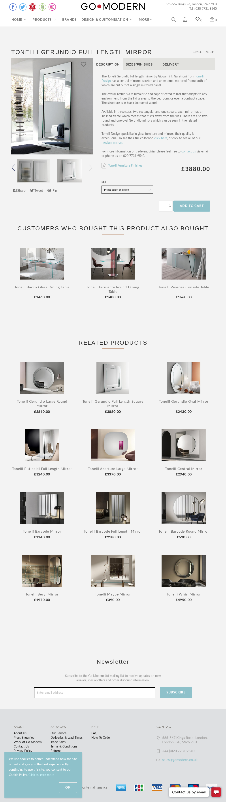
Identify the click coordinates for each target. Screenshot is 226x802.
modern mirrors (112, 142)
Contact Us (21, 746)
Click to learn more (41, 775)
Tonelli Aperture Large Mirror (113, 469)
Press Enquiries (24, 737)
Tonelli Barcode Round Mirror (183, 531)
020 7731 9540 (206, 8)
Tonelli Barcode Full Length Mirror (113, 531)
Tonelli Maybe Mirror (113, 594)
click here (160, 138)
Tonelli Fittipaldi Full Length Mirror (42, 469)
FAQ (94, 733)
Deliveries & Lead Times (67, 737)
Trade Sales (58, 742)
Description (108, 64)
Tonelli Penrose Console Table (183, 287)
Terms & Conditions (64, 746)
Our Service (58, 733)
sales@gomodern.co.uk (180, 760)
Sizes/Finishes (139, 64)
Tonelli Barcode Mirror (42, 531)
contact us (188, 151)
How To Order (101, 737)
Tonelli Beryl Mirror (42, 594)
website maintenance (93, 787)
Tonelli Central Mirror (183, 469)
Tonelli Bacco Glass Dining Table (42, 287)
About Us (20, 733)
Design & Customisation (105, 19)
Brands (69, 19)
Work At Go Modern (28, 742)
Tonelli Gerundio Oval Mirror (183, 401)
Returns (56, 751)
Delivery (170, 64)
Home (17, 19)
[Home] (113, 6)
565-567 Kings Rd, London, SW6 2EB (191, 4)
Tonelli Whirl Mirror (184, 594)
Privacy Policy (23, 751)
